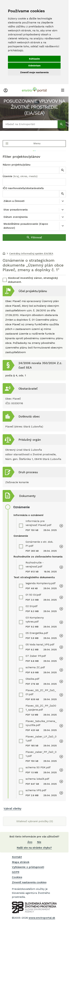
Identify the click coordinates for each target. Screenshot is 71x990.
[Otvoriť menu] (62, 90)
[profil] (6, 90)
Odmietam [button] (34, 65)
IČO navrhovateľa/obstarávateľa (23, 188)
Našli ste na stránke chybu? (34, 847)
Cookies (17, 877)
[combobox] (34, 182)
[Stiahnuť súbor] (61, 525)
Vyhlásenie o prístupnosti (28, 867)
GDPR (15, 872)
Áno (29, 842)
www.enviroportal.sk (42, 917)
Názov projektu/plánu (16, 164)
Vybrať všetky (12, 808)
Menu (36, 143)
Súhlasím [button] (34, 58)
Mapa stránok (20, 862)
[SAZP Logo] (34, 907)
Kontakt (17, 856)
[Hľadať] (62, 124)
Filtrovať (36, 237)
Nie (39, 842)
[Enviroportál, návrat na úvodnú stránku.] (34, 90)
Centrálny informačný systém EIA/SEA (31, 253)
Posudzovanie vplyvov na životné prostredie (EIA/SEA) (34, 107)
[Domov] (4, 253)
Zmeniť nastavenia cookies (29, 882)
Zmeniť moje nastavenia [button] (34, 72)
